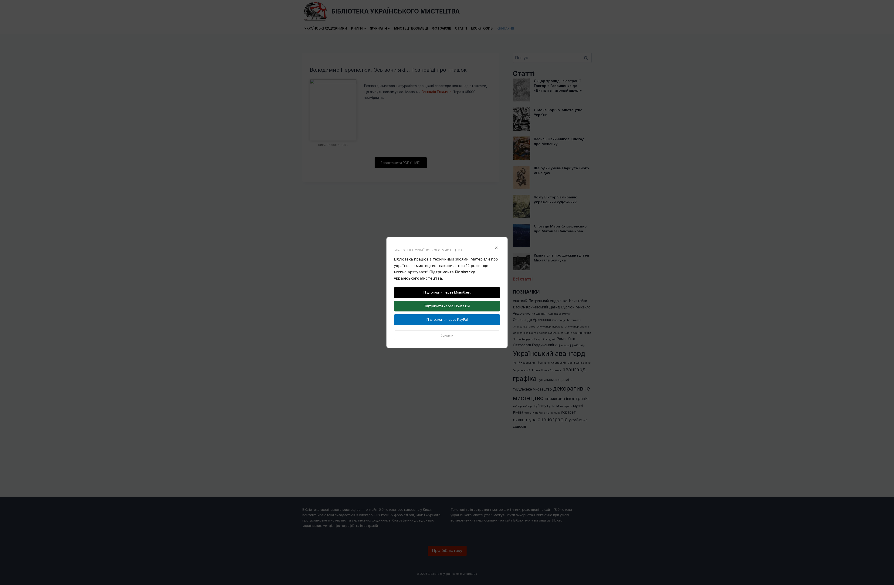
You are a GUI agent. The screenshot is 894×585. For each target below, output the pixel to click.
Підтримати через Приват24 (447, 306)
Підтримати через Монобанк (447, 292)
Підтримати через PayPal (447, 319)
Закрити (447, 335)
